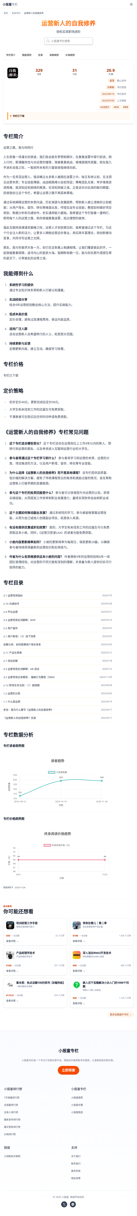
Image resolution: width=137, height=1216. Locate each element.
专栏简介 (10, 54)
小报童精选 (77, 1112)
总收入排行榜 (11, 1112)
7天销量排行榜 (11, 1097)
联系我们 (76, 1163)
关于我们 (76, 1156)
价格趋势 (70, 54)
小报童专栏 (68, 1050)
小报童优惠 (77, 1104)
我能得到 (26, 54)
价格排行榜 (10, 1134)
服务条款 (76, 1170)
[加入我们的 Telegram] (73, 1204)
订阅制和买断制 (12, 1156)
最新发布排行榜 (12, 1119)
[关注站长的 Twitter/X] (64, 1204)
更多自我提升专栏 (121, 1014)
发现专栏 (16, 12)
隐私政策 (76, 1178)
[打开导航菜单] (131, 4)
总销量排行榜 (11, 1104)
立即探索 (68, 1070)
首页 (6, 12)
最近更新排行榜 (12, 1126)
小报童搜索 (77, 1097)
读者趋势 (54, 54)
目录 (40, 54)
